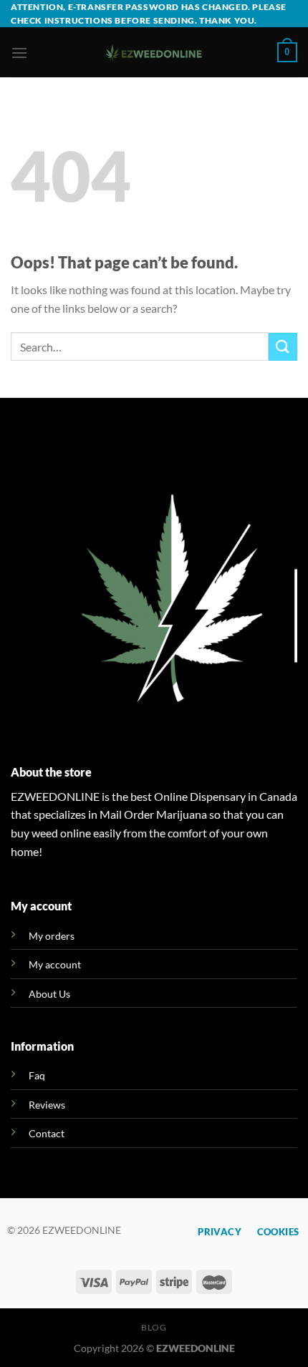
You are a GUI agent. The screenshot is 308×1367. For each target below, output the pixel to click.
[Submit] (283, 347)
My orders (51, 936)
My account (55, 964)
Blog (153, 1327)
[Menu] (19, 52)
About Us (49, 994)
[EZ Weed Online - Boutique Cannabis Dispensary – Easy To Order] (154, 53)
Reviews (47, 1105)
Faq (37, 1075)
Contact (46, 1133)
